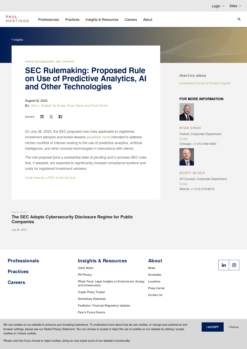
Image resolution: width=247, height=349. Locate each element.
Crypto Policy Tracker (91, 292)
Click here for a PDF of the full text (50, 177)
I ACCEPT (212, 327)
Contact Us (155, 295)
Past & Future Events (91, 312)
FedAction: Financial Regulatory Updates (104, 305)
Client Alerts (85, 268)
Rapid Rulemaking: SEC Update (49, 61)
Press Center (156, 288)
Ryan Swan (75, 105)
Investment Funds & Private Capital (205, 83)
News (151, 268)
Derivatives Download (92, 299)
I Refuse (233, 327)
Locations (154, 281)
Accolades (154, 274)
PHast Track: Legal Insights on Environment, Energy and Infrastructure (111, 283)
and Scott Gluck (96, 105)
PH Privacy (85, 274)
